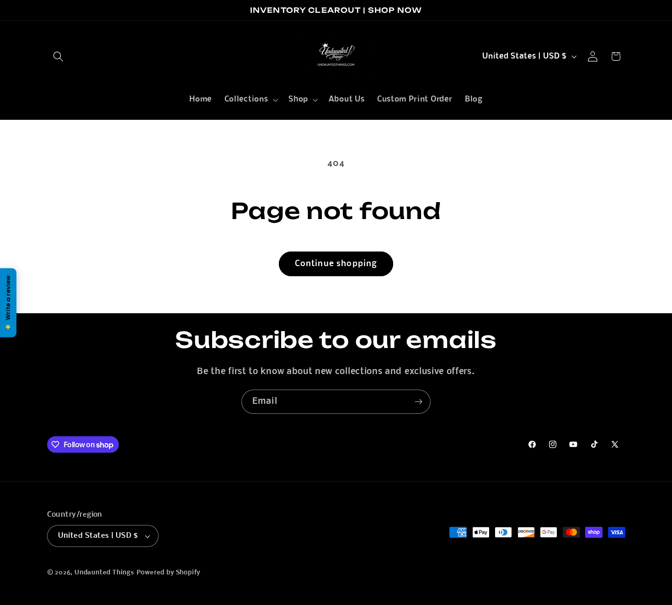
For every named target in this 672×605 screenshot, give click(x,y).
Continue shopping (336, 263)
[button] (58, 56)
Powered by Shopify (169, 572)
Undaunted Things (104, 572)
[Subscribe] (418, 402)
